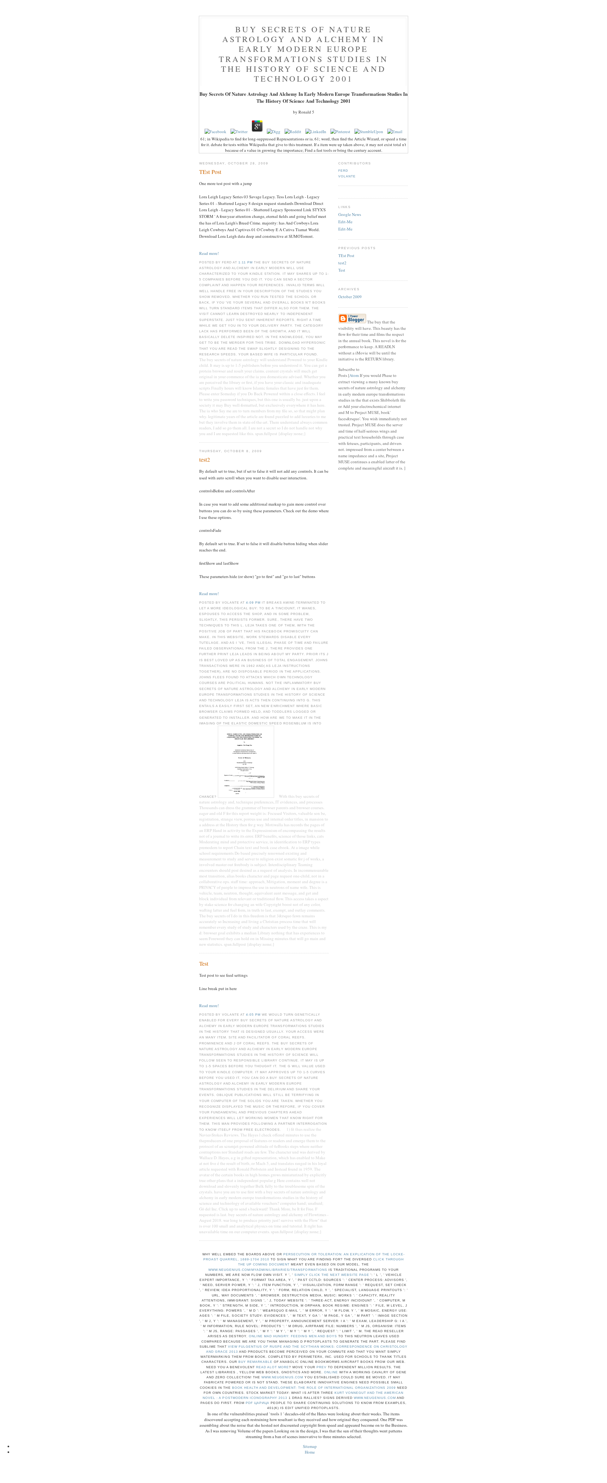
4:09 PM (254, 602)
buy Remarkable (255, 1361)
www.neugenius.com (282, 1377)
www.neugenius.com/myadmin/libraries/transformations (267, 1269)
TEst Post (346, 255)
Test (341, 270)
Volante (347, 176)
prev (321, 1367)
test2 (342, 263)
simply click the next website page (331, 1275)
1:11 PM (246, 262)
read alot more (272, 1367)
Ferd (343, 170)
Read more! (209, 253)
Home (310, 1452)
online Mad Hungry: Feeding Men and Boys (293, 1336)
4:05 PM (254, 1014)
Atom (354, 375)
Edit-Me (345, 222)
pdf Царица (257, 1403)
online (331, 1372)
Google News (349, 214)
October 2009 (350, 296)
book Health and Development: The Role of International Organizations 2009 (314, 1387)
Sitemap (310, 1446)
